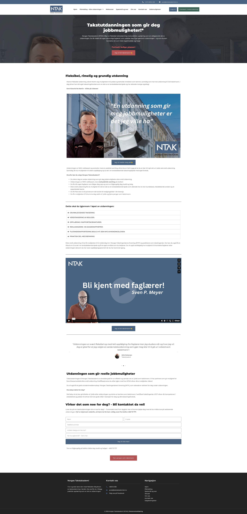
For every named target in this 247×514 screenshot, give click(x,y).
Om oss (133, 9)
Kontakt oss (142, 9)
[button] (69, 352)
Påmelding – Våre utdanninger (91, 9)
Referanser (110, 9)
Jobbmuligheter (155, 9)
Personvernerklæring (136, 511)
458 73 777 (113, 448)
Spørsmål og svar (122, 9)
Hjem (75, 9)
